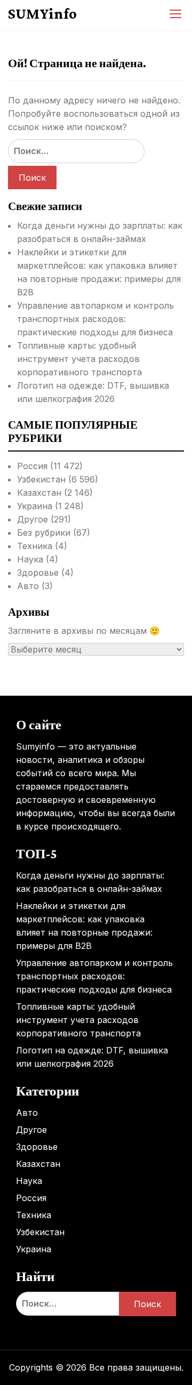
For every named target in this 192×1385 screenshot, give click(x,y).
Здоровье (38, 572)
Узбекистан (41, 479)
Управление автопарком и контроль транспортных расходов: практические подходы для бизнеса (95, 318)
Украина (34, 506)
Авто (28, 586)
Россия (32, 466)
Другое (32, 519)
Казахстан (39, 492)
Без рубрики (43, 532)
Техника (34, 546)
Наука (30, 559)
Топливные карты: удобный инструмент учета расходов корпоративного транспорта (79, 358)
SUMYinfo (42, 13)
